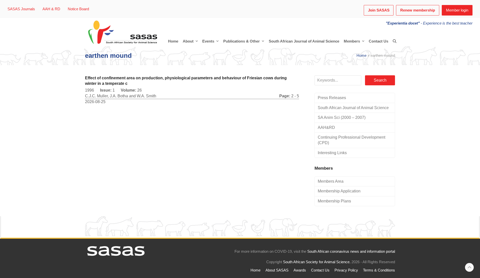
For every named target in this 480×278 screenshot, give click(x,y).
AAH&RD (326, 127)
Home (361, 56)
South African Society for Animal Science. (316, 262)
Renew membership (417, 10)
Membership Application (339, 191)
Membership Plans (334, 201)
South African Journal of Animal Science (353, 108)
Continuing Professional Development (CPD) (351, 140)
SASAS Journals (21, 9)
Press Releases (332, 98)
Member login (457, 10)
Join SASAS (379, 10)
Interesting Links (332, 153)
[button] (394, 41)
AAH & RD (51, 9)
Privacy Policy (346, 270)
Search (380, 80)
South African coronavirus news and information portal (351, 251)
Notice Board (78, 9)
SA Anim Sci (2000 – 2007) (342, 117)
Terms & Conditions (379, 270)
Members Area (331, 181)
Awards (300, 270)
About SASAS (277, 270)
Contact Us (320, 270)
